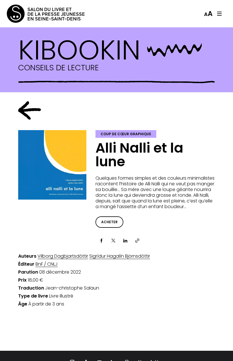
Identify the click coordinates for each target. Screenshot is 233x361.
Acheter (109, 222)
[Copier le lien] (137, 241)
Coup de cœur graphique (126, 134)
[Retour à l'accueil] (29, 14)
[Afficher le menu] (219, 13)
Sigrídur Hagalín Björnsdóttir (119, 256)
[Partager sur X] (113, 241)
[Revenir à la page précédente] (29, 110)
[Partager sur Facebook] (101, 241)
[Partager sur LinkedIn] (125, 241)
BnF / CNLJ (47, 264)
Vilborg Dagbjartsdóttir (63, 256)
